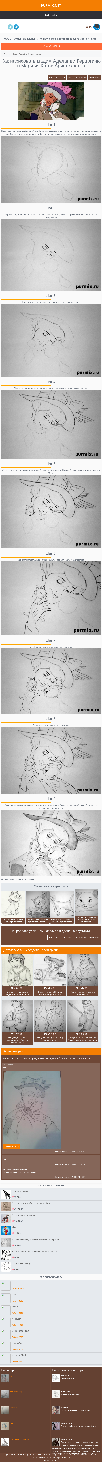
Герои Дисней (19, 54)
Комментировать (62, 1152)
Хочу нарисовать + (77, 77)
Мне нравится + (11, 1146)
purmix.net (51, 5)
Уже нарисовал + (57, 77)
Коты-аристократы (35, 54)
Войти (89, 27)
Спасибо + (94, 77)
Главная (7, 54)
